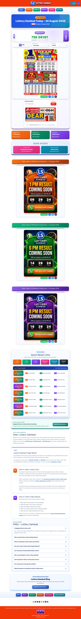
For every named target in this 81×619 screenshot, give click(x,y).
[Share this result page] (55, 96)
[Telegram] (39, 602)
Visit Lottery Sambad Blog (40, 586)
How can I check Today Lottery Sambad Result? (40, 546)
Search (53, 103)
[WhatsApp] (33, 602)
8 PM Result (44, 9)
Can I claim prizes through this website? (40, 564)
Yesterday (52, 9)
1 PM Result (29, 9)
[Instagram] (43, 602)
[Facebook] (35, 602)
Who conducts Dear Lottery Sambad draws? (40, 537)
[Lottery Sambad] (40, 3)
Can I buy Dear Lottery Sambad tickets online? (40, 550)
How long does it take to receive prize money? (40, 559)
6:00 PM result (37, 441)
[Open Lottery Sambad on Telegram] (52, 96)
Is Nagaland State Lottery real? (40, 528)
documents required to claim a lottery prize (55, 479)
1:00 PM (31, 460)
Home (21, 9)
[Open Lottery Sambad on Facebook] (49, 96)
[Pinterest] (47, 602)
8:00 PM (43, 460)
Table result (53, 101)
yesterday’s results (56, 462)
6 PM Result (36, 9)
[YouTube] (37, 602)
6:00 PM (36, 460)
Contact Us (32, 594)
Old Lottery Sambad (51, 124)
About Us (25, 594)
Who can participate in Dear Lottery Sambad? (40, 555)
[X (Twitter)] (41, 602)
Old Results (59, 9)
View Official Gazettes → (60, 424)
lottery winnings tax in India (43, 481)
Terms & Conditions (59, 594)
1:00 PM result (28, 441)
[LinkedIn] (45, 602)
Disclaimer (40, 594)
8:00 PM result (47, 441)
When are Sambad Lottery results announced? (40, 541)
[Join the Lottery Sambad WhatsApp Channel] (40, 208)
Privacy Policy (49, 594)
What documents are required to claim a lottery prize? (40, 568)
